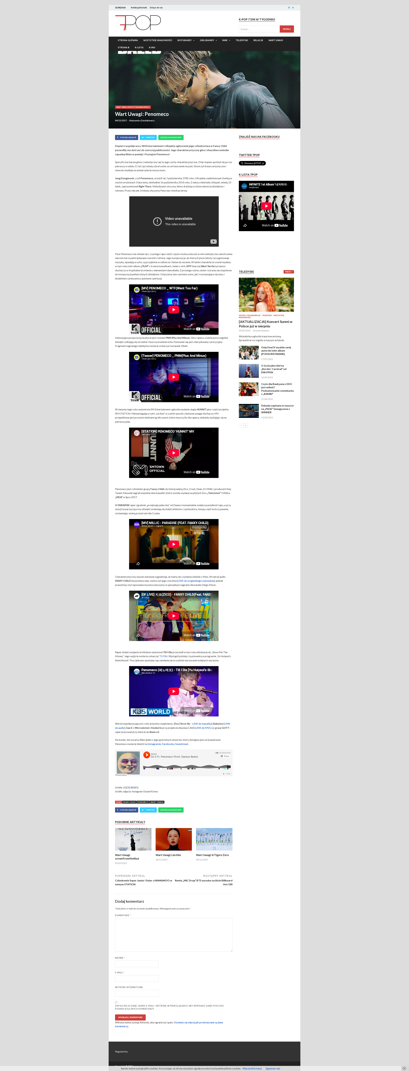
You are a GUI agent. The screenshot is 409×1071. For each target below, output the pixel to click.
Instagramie (154, 743)
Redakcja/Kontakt (139, 8)
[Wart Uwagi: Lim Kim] (174, 851)
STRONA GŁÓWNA (128, 40)
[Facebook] (289, 7)
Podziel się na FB (128, 137)
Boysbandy (184, 40)
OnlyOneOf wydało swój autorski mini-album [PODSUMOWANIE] (276, 351)
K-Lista (139, 47)
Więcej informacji (252, 1068)
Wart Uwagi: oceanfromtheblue (127, 856)
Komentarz (123, 915)
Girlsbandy (207, 40)
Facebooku (168, 743)
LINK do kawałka (201, 723)
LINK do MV (202, 727)
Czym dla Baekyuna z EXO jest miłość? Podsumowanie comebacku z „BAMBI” (277, 388)
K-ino (152, 47)
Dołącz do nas (156, 8)
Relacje (258, 40)
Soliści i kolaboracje (249, 315)
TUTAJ (163, 656)
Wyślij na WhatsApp (171, 137)
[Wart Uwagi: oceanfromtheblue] (133, 851)
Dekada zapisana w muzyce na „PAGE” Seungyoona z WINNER (277, 409)
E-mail (119, 972)
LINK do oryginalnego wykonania (196, 580)
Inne (225, 40)
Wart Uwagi (276, 40)
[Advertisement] (248, 250)
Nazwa (120, 958)
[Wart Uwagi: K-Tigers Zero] (214, 851)
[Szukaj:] (266, 29)
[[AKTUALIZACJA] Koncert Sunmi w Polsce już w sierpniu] (266, 295)
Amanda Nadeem (261, 330)
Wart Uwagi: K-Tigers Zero (212, 855)
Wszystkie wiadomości (157, 40)
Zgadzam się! (273, 1068)
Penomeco (143, 802)
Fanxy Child (129, 802)
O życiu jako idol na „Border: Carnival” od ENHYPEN (273, 369)
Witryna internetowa (129, 987)
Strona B (123, 47)
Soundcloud (181, 743)
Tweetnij (150, 137)
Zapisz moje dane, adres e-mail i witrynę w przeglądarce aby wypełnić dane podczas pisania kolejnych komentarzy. (169, 1007)
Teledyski (242, 40)
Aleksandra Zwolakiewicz (142, 120)
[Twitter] (293, 7)
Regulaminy (121, 1051)
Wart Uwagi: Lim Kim (168, 855)
